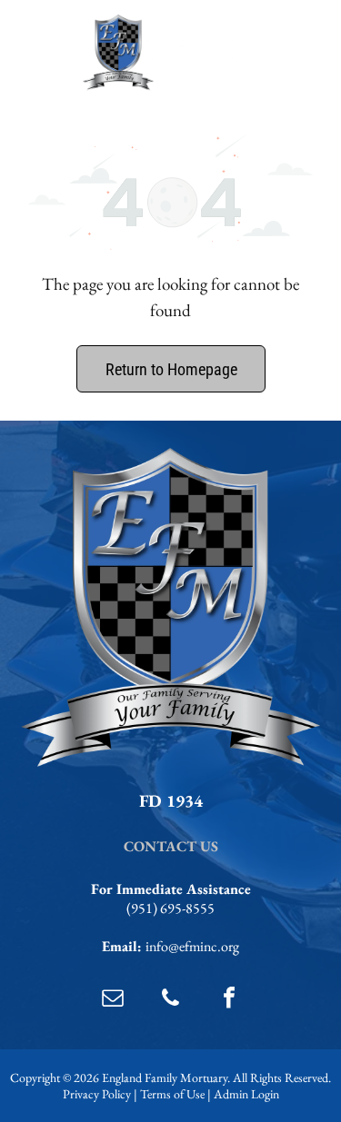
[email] (113, 1000)
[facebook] (229, 1000)
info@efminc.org (192, 946)
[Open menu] (301, 52)
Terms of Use (172, 1094)
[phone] (171, 1000)
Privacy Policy (97, 1094)
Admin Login (246, 1094)
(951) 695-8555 (170, 908)
